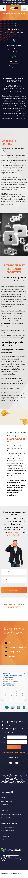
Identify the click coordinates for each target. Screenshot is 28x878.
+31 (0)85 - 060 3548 (14, 753)
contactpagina (13, 532)
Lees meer (14, 4)
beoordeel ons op (8, 685)
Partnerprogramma (8, 827)
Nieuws (8, 13)
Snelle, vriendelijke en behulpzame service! (11, 696)
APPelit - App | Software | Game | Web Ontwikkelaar (12, 676)
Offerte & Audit (7, 801)
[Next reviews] (25, 699)
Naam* (3, 737)
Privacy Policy (5, 873)
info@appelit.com (14, 757)
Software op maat (7, 830)
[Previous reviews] (2, 699)
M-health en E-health (9, 823)
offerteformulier (14, 535)
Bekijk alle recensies (9, 683)
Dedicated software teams (11, 814)
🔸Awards (5, 836)
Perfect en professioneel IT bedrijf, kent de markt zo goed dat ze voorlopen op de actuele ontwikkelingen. (5, 696)
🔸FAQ (3, 840)
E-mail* (3, 742)
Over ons (4, 805)
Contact (4, 798)
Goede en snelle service (16, 696)
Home (4, 13)
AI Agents (4, 811)
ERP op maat (5, 818)
